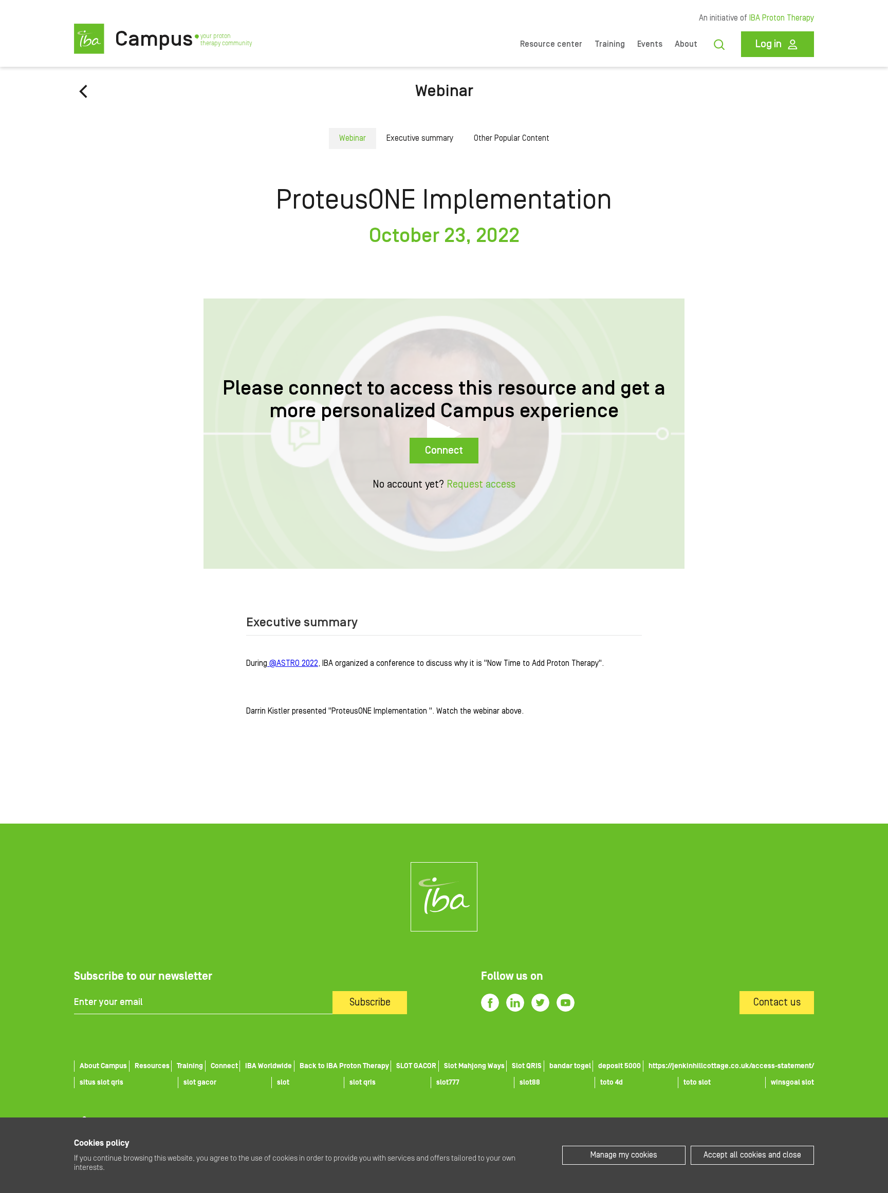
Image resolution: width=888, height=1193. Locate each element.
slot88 (530, 1082)
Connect (444, 450)
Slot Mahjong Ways (474, 1066)
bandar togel (570, 1066)
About (686, 44)
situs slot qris (101, 1082)
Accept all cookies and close (752, 1155)
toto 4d (611, 1082)
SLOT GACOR (416, 1066)
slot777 (447, 1082)
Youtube (566, 1003)
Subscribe (370, 1002)
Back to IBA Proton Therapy (344, 1066)
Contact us (777, 1002)
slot (283, 1082)
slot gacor (199, 1082)
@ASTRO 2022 (292, 663)
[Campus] (444, 896)
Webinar (444, 91)
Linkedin (515, 1003)
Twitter (540, 1003)
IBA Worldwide (268, 1066)
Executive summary (419, 138)
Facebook (490, 1003)
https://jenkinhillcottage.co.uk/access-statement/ (731, 1066)
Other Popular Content (511, 138)
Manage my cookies (623, 1155)
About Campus (103, 1066)
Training (610, 44)
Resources (152, 1066)
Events (649, 44)
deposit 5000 (619, 1066)
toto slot (697, 1082)
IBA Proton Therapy (781, 18)
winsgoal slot (792, 1082)
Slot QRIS (527, 1066)
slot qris (362, 1082)
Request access (481, 484)
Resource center (551, 44)
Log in (768, 44)
